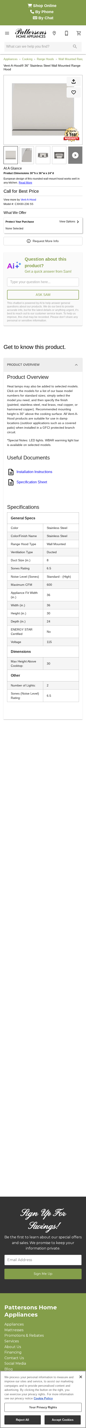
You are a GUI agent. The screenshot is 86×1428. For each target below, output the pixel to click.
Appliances (11, 59)
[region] (43, 1399)
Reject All (22, 1419)
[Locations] (54, 33)
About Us (12, 1347)
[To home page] (30, 33)
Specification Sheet (32, 482)
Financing (13, 1352)
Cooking (27, 59)
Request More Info (46, 241)
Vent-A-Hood (28, 199)
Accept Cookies (62, 1419)
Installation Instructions (34, 472)
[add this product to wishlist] (74, 92)
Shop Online (45, 5)
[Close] (81, 1377)
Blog (8, 1369)
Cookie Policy (43, 1398)
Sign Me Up (43, 1274)
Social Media (15, 1363)
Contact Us (14, 1358)
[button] (7, 33)
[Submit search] (75, 46)
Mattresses (13, 1330)
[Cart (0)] (79, 33)
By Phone (45, 12)
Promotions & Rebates (24, 1335)
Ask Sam (43, 294)
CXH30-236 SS (24, 204)
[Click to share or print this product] (74, 81)
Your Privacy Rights (43, 1407)
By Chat (45, 18)
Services (11, 1341)
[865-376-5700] (66, 33)
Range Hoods (45, 59)
